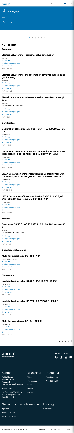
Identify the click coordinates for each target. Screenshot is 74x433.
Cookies (69, 429)
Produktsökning (52, 377)
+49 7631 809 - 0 (15, 392)
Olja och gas (32, 381)
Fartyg (30, 393)
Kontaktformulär (8, 397)
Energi (29, 385)
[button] (8, 22)
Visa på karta (7, 388)
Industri (30, 389)
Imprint (42, 429)
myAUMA (5, 409)
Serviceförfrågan (8, 412)
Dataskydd (55, 429)
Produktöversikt (52, 381)
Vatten (29, 377)
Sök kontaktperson (9, 416)
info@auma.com (14, 395)
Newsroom (47, 409)
